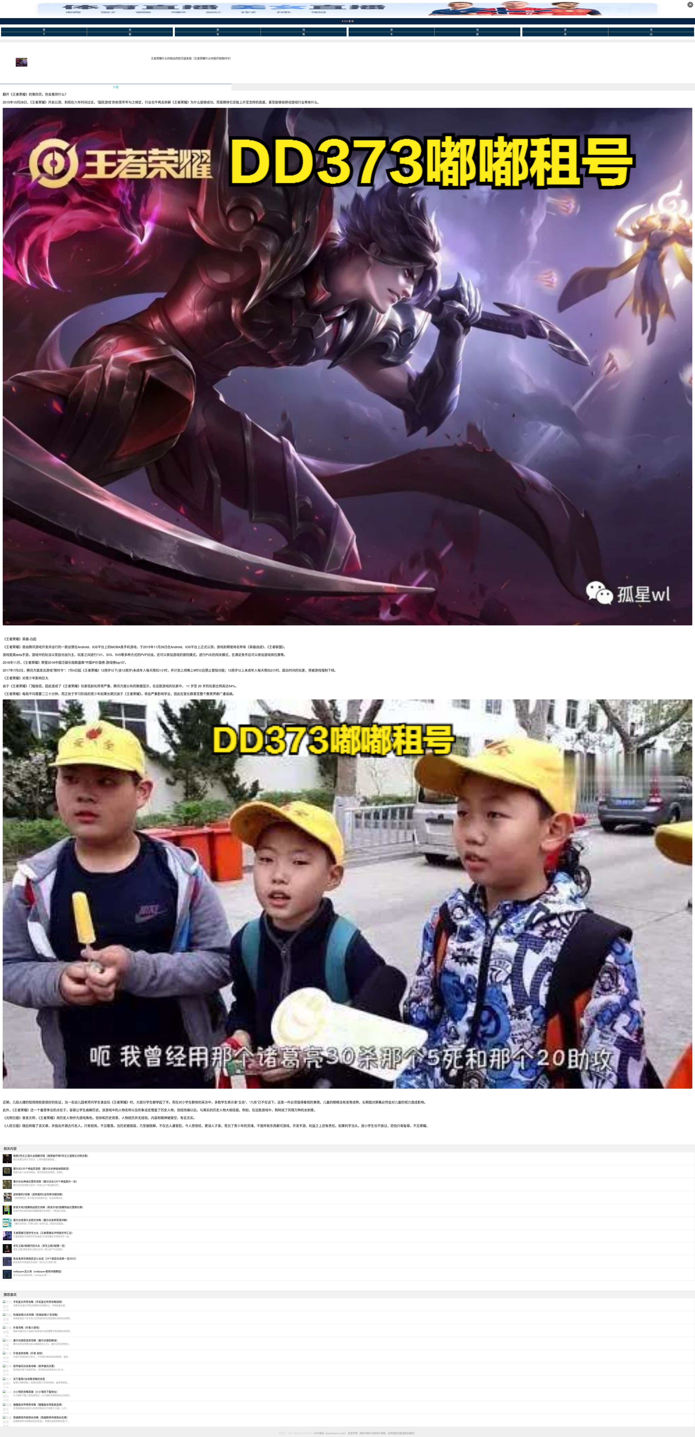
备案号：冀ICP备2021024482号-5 (296, 1433)
